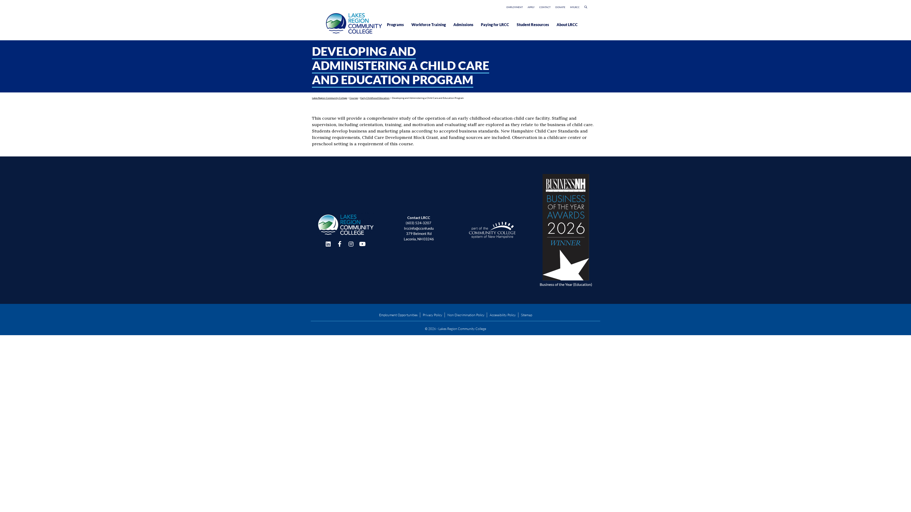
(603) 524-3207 (418, 223)
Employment (515, 7)
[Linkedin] (328, 244)
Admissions (463, 24)
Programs (395, 24)
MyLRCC (575, 7)
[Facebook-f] (339, 244)
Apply (531, 7)
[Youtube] (362, 244)
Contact (545, 7)
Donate (560, 7)
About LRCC (567, 24)
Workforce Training (428, 24)
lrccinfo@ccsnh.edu (419, 228)
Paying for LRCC (495, 24)
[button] (585, 7)
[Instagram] (351, 244)
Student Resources (533, 24)
